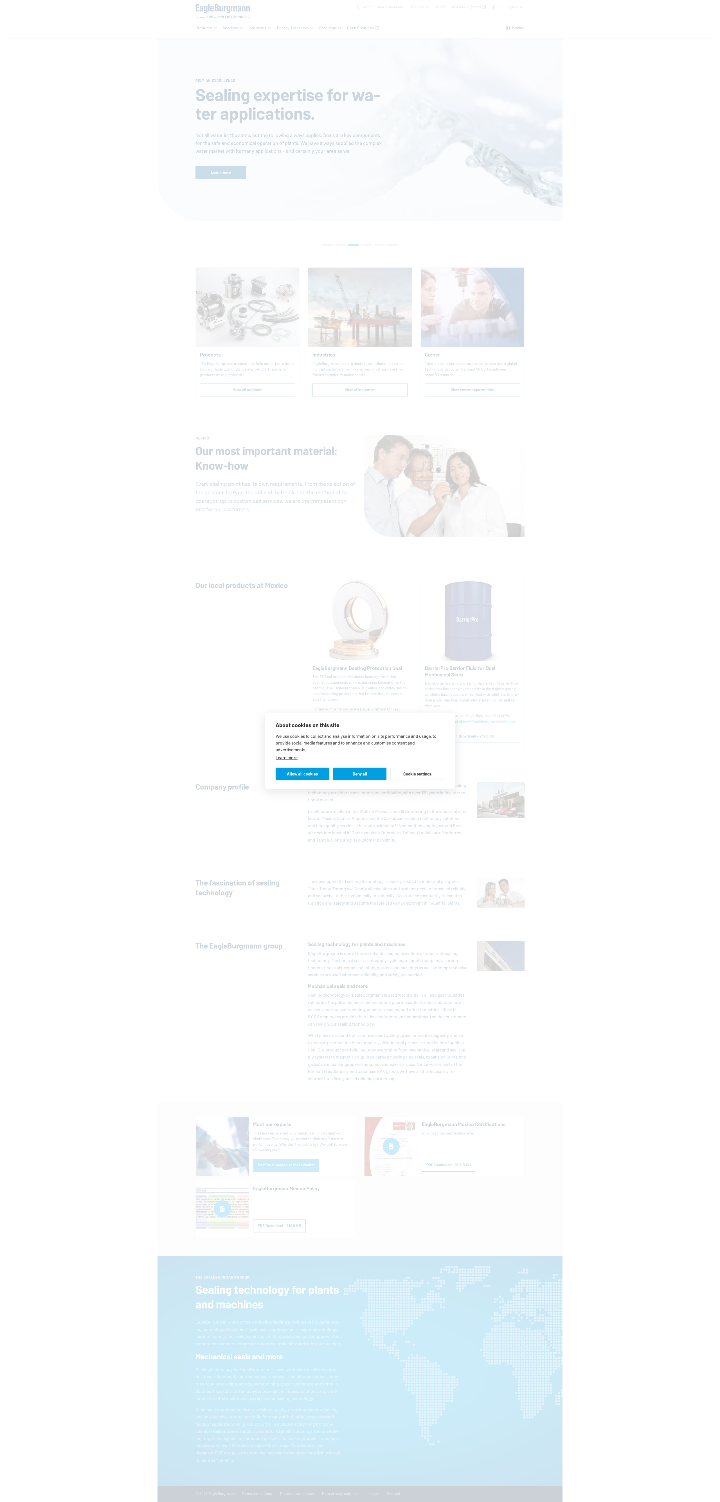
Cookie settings (417, 773)
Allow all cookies (302, 773)
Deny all (360, 773)
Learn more (287, 757)
